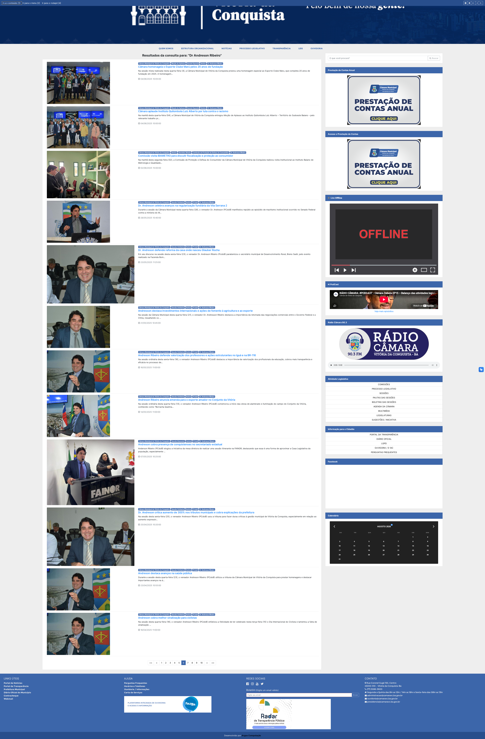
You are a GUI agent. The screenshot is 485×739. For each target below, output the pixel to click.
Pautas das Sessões (384, 397)
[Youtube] (257, 684)
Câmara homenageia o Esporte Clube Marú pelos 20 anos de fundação (180, 66)
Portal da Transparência (384, 434)
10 (201, 662)
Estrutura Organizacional (197, 48)
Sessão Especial (193, 63)
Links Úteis (11, 678)
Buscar (434, 58)
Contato (371, 678)
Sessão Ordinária (178, 202)
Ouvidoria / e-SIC (384, 448)
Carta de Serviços (133, 692)
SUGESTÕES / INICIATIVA (384, 419)
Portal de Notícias (13, 683)
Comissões (384, 384)
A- (481, 3)
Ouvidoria (317, 48)
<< (150, 662)
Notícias (227, 48)
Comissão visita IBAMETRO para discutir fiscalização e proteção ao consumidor (185, 155)
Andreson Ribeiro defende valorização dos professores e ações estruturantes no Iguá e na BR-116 (197, 355)
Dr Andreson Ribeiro (215, 63)
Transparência (282, 48)
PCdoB (195, 202)
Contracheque (11, 695)
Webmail (8, 699)
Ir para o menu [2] (32, 3)
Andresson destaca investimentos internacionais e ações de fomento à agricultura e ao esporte (195, 310)
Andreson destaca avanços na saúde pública (165, 573)
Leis (300, 48)
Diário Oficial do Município (17, 692)
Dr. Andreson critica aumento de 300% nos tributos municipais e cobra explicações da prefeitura (196, 512)
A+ (473, 3)
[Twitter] (262, 684)
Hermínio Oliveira (184, 152)
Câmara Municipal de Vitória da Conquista (154, 63)
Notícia (203, 63)
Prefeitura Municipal (14, 689)
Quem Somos (166, 48)
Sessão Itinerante (178, 441)
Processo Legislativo (252, 48)
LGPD (384, 443)
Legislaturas (384, 415)
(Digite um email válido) (267, 690)
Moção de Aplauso (178, 63)
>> (213, 662)
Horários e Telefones (134, 686)
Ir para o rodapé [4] (51, 3)
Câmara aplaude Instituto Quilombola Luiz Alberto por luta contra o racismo (183, 111)
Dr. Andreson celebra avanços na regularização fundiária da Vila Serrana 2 (182, 205)
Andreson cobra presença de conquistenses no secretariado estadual (180, 444)
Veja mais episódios (383, 311)
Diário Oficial (384, 439)
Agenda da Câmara (384, 406)
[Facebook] (248, 684)
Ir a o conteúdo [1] (12, 3)
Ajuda (128, 678)
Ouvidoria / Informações (136, 689)
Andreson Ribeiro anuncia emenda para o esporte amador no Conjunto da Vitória (186, 399)
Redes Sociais (255, 678)
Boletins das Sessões (384, 402)
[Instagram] (253, 684)
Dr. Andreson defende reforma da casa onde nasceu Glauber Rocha (179, 250)
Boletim (250, 690)
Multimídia (384, 411)
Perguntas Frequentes (384, 452)
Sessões (384, 393)
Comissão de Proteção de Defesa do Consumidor (211, 152)
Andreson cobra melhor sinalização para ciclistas (167, 617)
